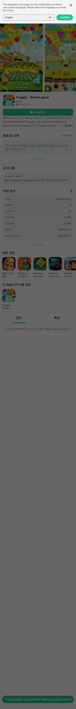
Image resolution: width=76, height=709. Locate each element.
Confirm (64, 17)
